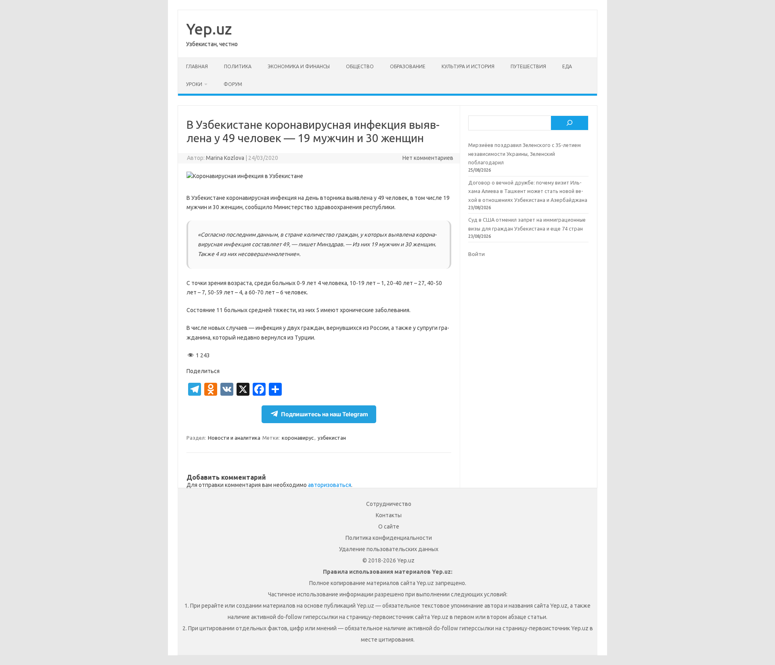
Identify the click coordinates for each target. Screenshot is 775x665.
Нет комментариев (427, 158)
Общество (360, 66)
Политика (237, 66)
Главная (197, 66)
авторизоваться (329, 485)
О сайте (388, 526)
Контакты (389, 515)
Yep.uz (209, 28)
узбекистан (332, 438)
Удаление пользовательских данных (388, 549)
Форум (233, 84)
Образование (407, 66)
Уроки (194, 84)
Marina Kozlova (225, 158)
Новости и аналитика (234, 438)
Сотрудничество (388, 504)
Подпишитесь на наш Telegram (324, 414)
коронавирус (298, 438)
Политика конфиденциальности (389, 538)
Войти (476, 254)
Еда (567, 66)
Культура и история (468, 66)
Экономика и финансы (299, 66)
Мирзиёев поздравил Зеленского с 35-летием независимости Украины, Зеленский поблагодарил (524, 153)
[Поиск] (570, 123)
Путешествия (528, 66)
